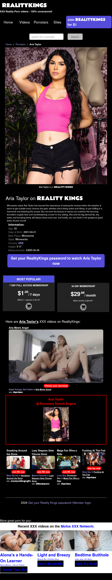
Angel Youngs (15, 389)
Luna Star (61, 475)
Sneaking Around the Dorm (17, 452)
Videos (24, 22)
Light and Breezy (53, 555)
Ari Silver (88, 559)
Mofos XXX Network (77, 526)
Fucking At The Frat (93, 450)
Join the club (94, 468)
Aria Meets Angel (19, 327)
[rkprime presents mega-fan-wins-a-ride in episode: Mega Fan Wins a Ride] (68, 462)
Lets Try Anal (86, 563)
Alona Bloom (5, 565)
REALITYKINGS (24, 5)
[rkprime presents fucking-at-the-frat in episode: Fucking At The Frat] (94, 458)
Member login (82, 502)
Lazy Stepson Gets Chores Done (43, 452)
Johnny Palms (18, 565)
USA (20, 243)
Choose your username (56, 385)
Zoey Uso (86, 472)
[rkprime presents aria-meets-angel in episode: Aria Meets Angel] (56, 355)
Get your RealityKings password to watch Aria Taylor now (56, 260)
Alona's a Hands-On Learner (16, 558)
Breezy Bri (41, 559)
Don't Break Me (50, 563)
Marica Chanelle (39, 475)
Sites (57, 22)
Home (8, 22)
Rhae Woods (12, 475)
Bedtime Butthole (92, 555)
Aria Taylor (28, 389)
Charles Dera (53, 559)
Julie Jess (79, 559)
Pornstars (41, 22)
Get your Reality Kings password (49, 502)
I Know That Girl (14, 569)
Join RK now (18, 471)
